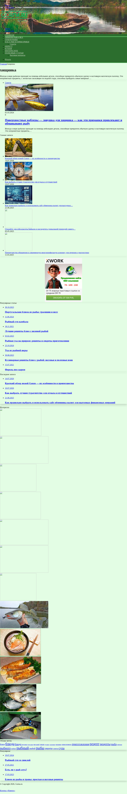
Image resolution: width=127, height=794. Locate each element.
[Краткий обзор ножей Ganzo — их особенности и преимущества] (18, 156)
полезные (52, 744)
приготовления (80, 744)
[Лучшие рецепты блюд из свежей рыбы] (24, 572)
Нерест (8, 46)
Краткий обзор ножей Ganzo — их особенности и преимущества (32, 158)
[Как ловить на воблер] (24, 463)
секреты (49, 748)
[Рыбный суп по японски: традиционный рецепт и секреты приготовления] (20, 655)
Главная (3, 64)
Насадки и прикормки (17, 42)
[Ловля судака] (24, 627)
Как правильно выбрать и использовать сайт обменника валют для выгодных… (39, 205)
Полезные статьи (14, 53)
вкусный (36, 744)
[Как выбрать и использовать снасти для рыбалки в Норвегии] (20, 738)
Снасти (13, 44)
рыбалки (119, 744)
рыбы (40, 748)
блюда (9, 744)
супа (61, 748)
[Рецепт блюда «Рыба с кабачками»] (20, 518)
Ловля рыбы (11, 40)
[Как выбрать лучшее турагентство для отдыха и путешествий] (18, 180)
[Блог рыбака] (14, 24)
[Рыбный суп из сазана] (18, 491)
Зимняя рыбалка (14, 37)
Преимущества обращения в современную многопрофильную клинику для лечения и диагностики (47, 253)
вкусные (30, 744)
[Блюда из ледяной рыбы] (20, 683)
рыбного (5, 748)
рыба (114, 744)
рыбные (13, 749)
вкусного (25, 744)
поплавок (58, 744)
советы (55, 749)
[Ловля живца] (18, 711)
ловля (42, 744)
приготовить (66, 744)
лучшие (47, 744)
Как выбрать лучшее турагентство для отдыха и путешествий (31, 182)
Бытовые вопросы (17, 55)
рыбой (32, 748)
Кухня (8, 48)
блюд (2, 744)
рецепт (94, 744)
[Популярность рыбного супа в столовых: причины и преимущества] (20, 435)
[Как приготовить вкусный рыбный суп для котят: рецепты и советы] (18, 600)
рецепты (105, 744)
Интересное (11, 51)
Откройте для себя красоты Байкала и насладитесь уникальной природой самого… (40, 229)
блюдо (18, 744)
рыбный (22, 748)
